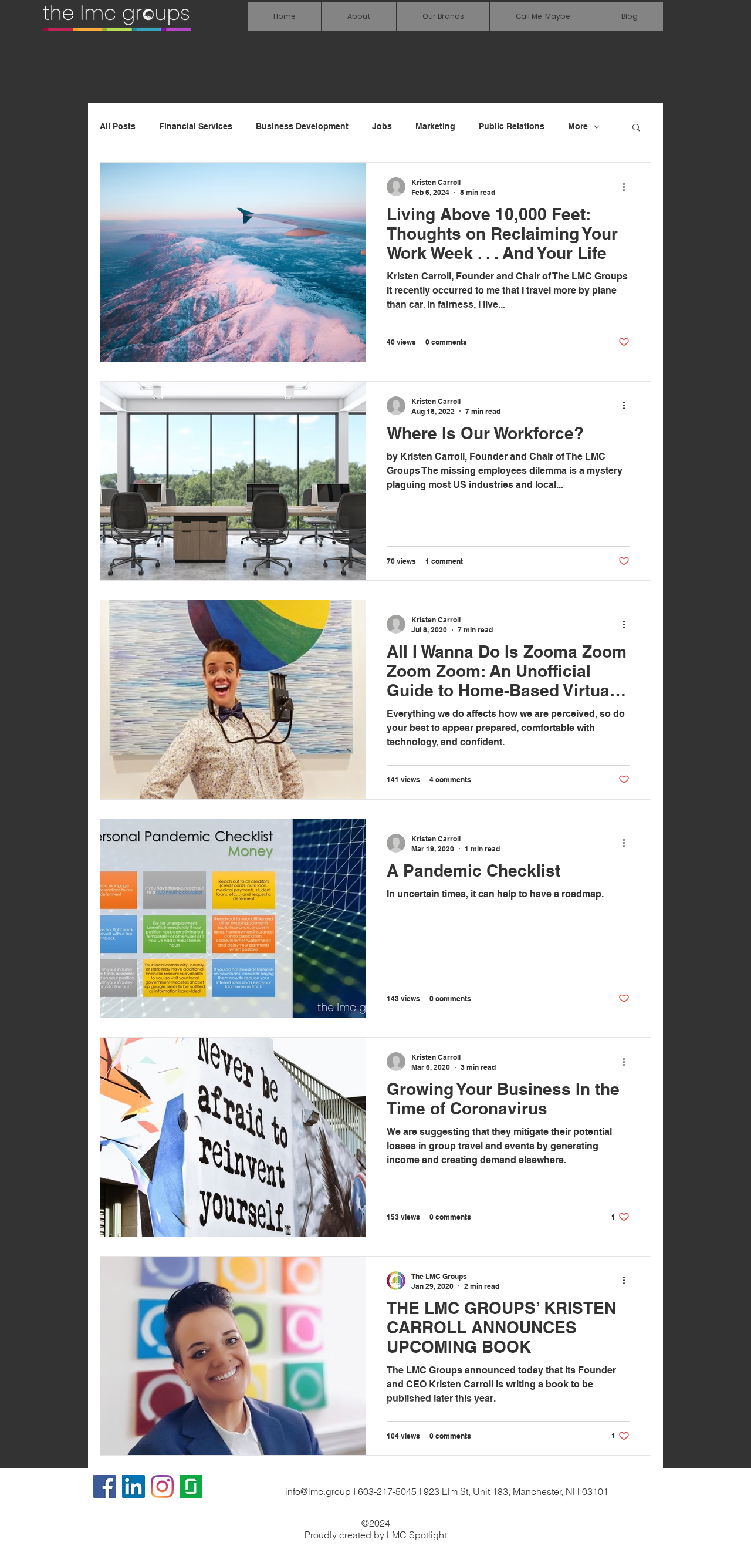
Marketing (435, 126)
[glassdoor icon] (191, 1486)
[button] (442, 16)
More (578, 126)
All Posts (118, 126)
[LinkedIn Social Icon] (133, 1486)
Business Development (302, 126)
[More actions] (628, 187)
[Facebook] (104, 1486)
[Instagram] (162, 1486)
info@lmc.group (318, 1491)
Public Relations (511, 126)
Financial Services (195, 126)
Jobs (382, 126)
